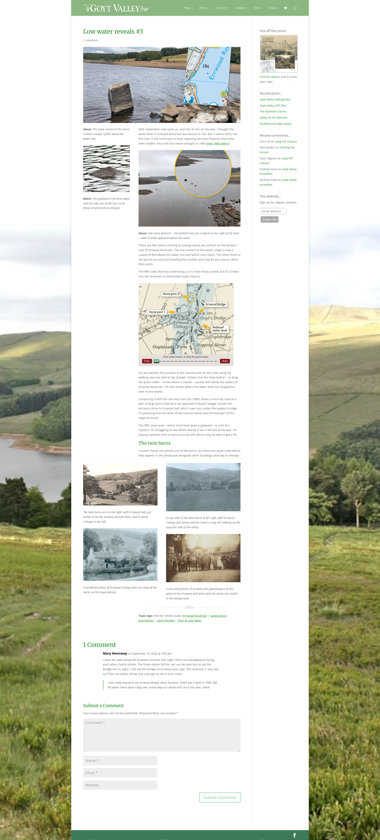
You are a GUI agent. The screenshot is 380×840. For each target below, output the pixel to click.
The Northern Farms (273, 111)
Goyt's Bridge (165, 620)
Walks (203, 8)
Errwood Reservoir (195, 616)
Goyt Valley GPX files (273, 105)
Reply (231, 657)
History (221, 8)
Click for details (270, 77)
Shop (272, 8)
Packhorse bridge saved (275, 124)
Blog (187, 8)
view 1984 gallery (218, 143)
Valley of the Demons (274, 117)
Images (240, 8)
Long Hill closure (286, 141)
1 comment (90, 40)
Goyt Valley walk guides (275, 99)
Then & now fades (189, 620)
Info (256, 8)
